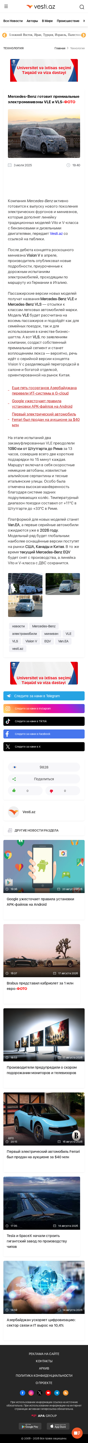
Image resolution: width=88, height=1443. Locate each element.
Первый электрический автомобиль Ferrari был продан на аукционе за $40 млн (46, 419)
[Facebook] (22, 1393)
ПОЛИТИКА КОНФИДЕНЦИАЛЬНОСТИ (44, 1375)
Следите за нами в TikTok (31, 721)
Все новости (13, 21)
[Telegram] (57, 1393)
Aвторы (32, 21)
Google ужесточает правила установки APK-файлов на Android (42, 404)
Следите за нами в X (28, 746)
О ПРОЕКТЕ (44, 1383)
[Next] (83, 35)
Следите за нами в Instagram (33, 708)
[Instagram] (31, 1393)
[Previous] (4, 35)
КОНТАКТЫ (44, 1361)
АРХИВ (44, 1368)
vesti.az (17, 649)
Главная (60, 48)
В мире (47, 21)
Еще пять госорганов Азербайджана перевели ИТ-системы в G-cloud (44, 390)
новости (18, 626)
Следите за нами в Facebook (32, 734)
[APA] (44, 1416)
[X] (39, 1393)
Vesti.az (56, 233)
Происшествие (68, 21)
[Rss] (65, 1393)
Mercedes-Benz (44, 626)
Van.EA (63, 641)
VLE (68, 634)
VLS (15, 641)
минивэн (51, 634)
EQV (47, 641)
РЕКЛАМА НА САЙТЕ (44, 1354)
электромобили (24, 634)
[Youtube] (48, 1393)
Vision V (31, 641)
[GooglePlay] (30, 1426)
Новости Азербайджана (25, 35)
